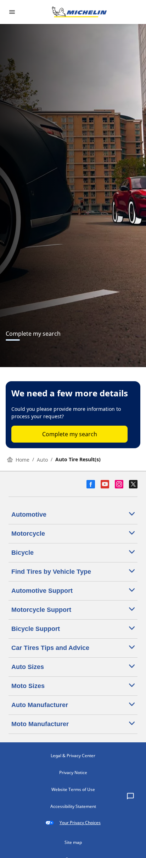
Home (22, 459)
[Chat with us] (130, 796)
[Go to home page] (79, 12)
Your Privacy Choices (80, 823)
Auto (42, 459)
